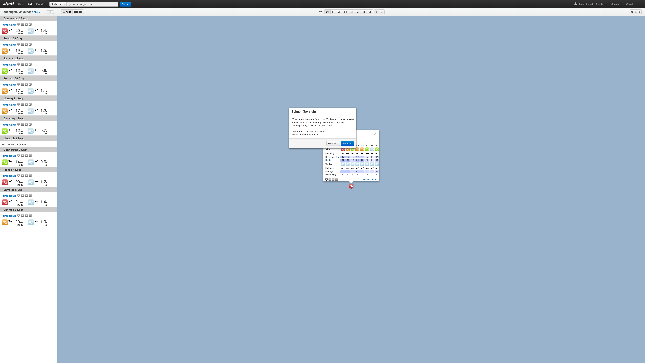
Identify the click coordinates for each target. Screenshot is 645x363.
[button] (351, 186)
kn (337, 157)
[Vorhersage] (22, 24)
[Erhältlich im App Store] (639, 3)
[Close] (375, 134)
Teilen (636, 11)
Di (358, 11)
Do (327, 11)
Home (21, 4)
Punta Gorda (9, 24)
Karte (30, 4)
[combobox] (58, 4)
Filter (50, 12)
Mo (351, 11)
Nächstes (347, 143)
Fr (333, 11)
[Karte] (18, 24)
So (345, 11)
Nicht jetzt (333, 143)
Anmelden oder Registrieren (593, 4)
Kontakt (375, 179)
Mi (363, 11)
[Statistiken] (26, 24)
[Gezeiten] (30, 24)
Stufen (37, 12)
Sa (339, 11)
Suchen (125, 4)
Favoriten (41, 4)
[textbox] (92, 4)
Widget (366, 179)
